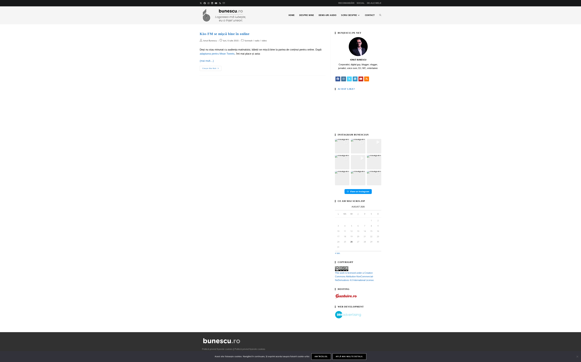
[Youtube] (360, 79)
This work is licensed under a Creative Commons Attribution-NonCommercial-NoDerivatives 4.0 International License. (354, 276)
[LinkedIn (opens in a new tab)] (212, 3)
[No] (577, 356)
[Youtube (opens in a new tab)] (216, 3)
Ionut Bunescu (210, 40)
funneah (249, 40)
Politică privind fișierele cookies (217, 349)
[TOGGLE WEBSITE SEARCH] (380, 15)
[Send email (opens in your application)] (224, 3)
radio (257, 40)
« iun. (337, 253)
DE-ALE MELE (374, 3)
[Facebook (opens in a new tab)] (205, 3)
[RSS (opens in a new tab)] (220, 3)
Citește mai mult (211, 67)
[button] (342, 146)
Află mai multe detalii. (349, 356)
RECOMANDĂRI (346, 3)
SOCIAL (361, 3)
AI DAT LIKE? (346, 89)
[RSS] (366, 79)
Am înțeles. (321, 356)
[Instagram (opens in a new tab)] (208, 3)
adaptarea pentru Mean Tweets (217, 53)
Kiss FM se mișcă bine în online (224, 34)
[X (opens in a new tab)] (201, 3)
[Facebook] (337, 79)
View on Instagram (359, 191)
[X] (349, 79)
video (264, 40)
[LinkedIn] (355, 79)
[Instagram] (343, 79)
